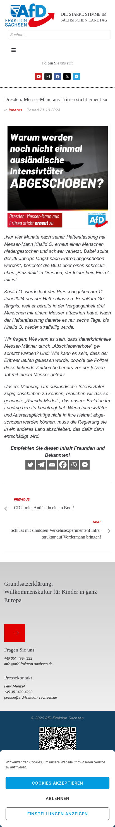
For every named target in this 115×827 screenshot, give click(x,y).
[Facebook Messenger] (85, 465)
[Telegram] (76, 76)
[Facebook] (57, 76)
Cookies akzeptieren (57, 783)
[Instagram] (48, 76)
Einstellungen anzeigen (57, 813)
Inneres (15, 110)
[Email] (52, 465)
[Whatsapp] (74, 465)
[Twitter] (30, 465)
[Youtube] (38, 76)
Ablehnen (58, 798)
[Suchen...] (59, 34)
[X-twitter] (67, 76)
